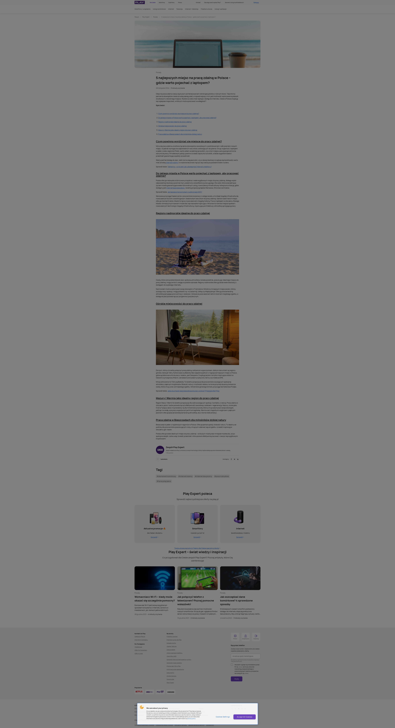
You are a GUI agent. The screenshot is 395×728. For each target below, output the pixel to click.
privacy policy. (192, 718)
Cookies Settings (223, 717)
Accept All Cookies (244, 717)
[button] (142, 707)
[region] (197, 714)
